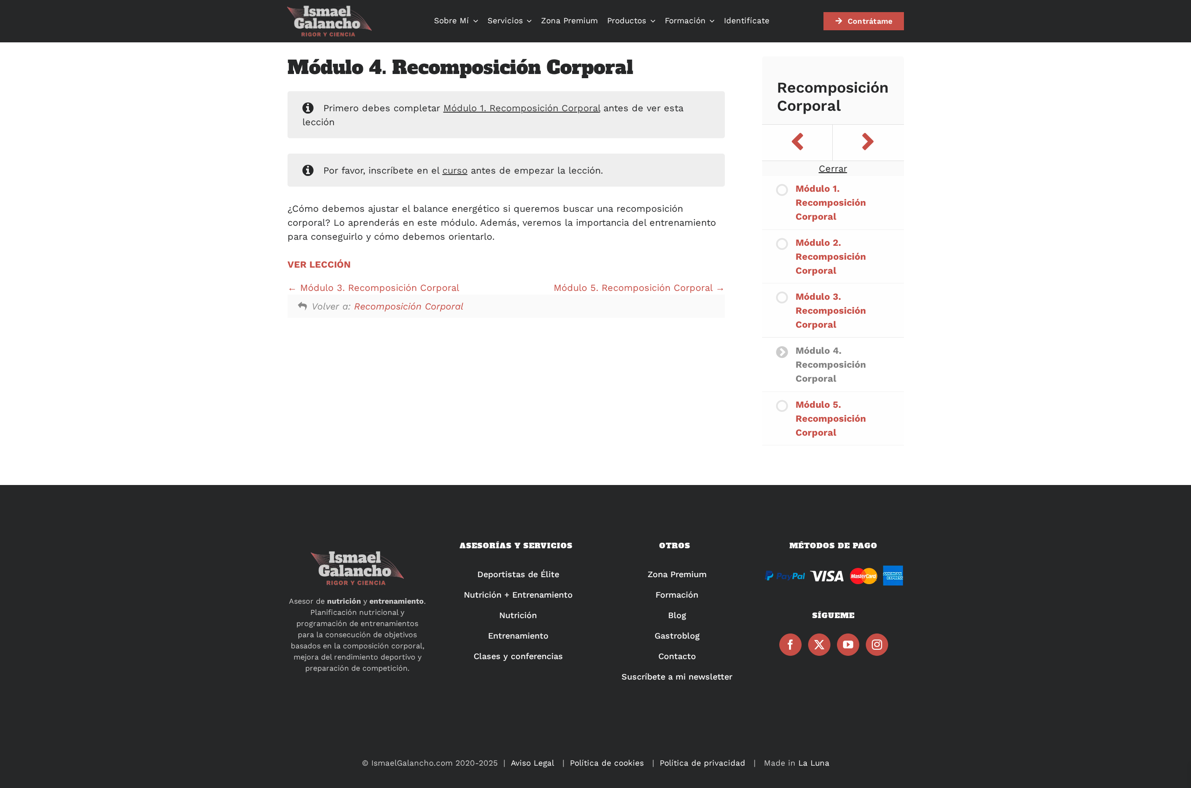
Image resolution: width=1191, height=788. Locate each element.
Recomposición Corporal (408, 306)
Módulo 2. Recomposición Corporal (831, 256)
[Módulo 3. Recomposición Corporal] (797, 143)
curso (455, 170)
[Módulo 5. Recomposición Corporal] (868, 143)
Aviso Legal (532, 763)
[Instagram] (877, 644)
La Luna (814, 763)
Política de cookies (607, 763)
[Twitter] (819, 644)
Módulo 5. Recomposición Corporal (635, 287)
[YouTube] (848, 644)
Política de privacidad (702, 763)
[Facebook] (790, 644)
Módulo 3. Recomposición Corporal (378, 287)
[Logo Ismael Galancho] (329, 9)
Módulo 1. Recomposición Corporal (521, 108)
